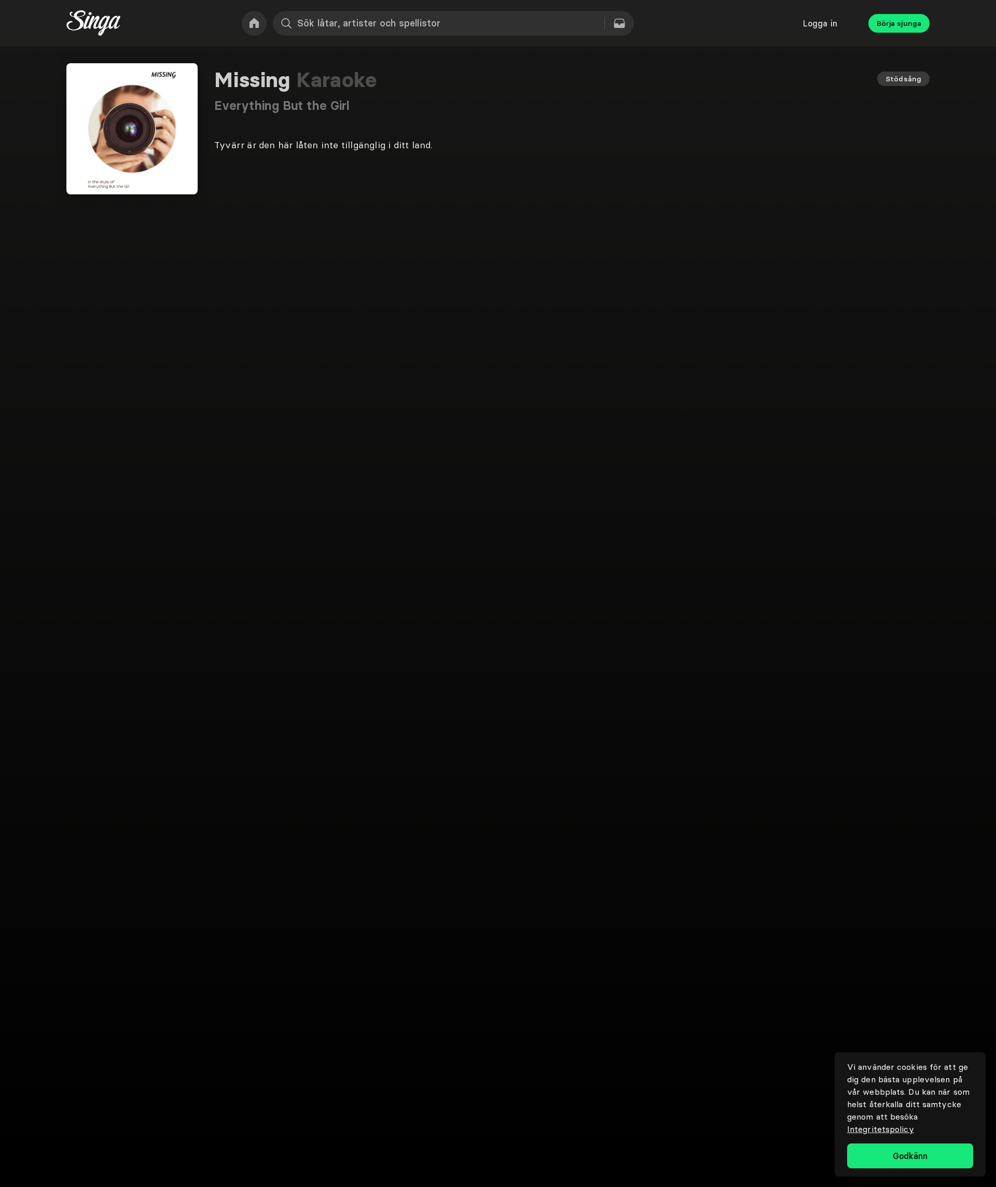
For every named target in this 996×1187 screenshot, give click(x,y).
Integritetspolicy (880, 1129)
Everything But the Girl (282, 105)
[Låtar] (619, 23)
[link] (254, 23)
